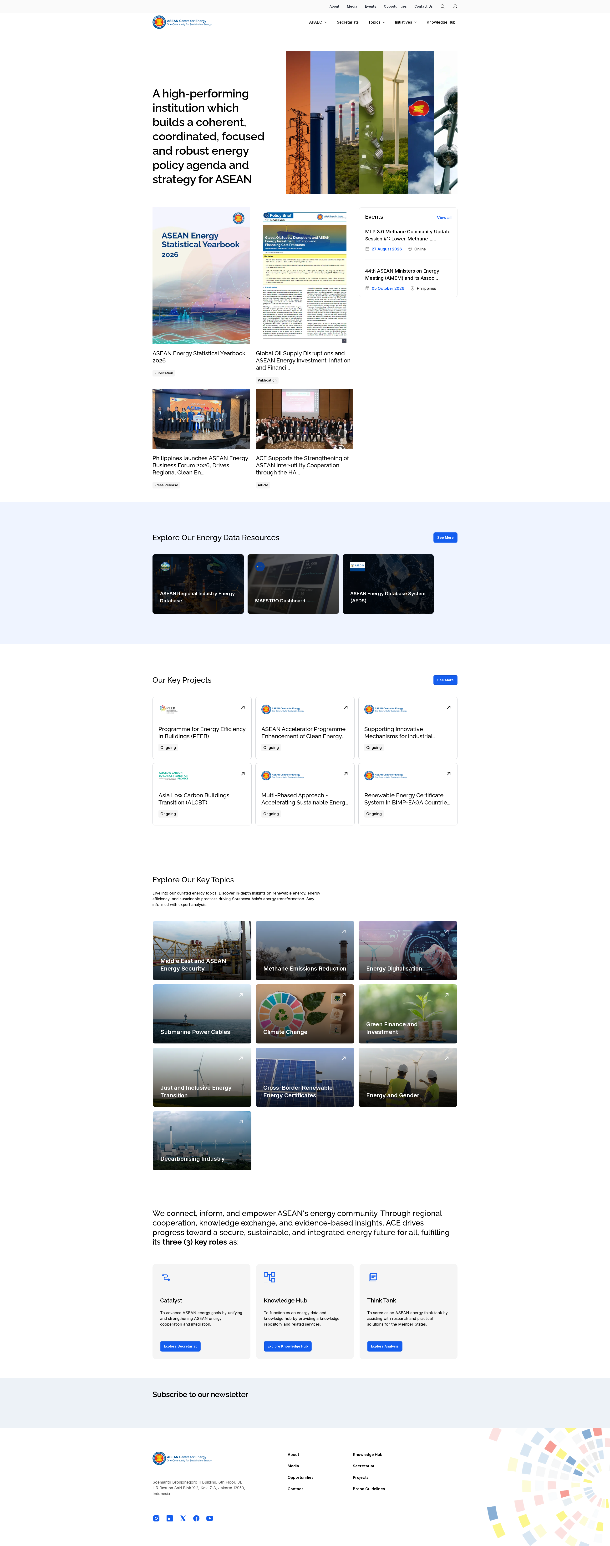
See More (445, 537)
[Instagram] (156, 1518)
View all (444, 217)
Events (370, 6)
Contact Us (423, 6)
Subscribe (445, 1411)
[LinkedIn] (169, 1518)
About (334, 6)
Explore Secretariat (180, 1346)
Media (352, 6)
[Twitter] (183, 1518)
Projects (361, 1477)
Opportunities (395, 6)
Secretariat (363, 1466)
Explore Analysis (385, 1346)
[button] (406, 22)
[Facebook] (196, 1518)
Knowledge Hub (367, 1454)
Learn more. (177, 1413)
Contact (295, 1488)
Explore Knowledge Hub (288, 1346)
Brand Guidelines (369, 1488)
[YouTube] (210, 1518)
